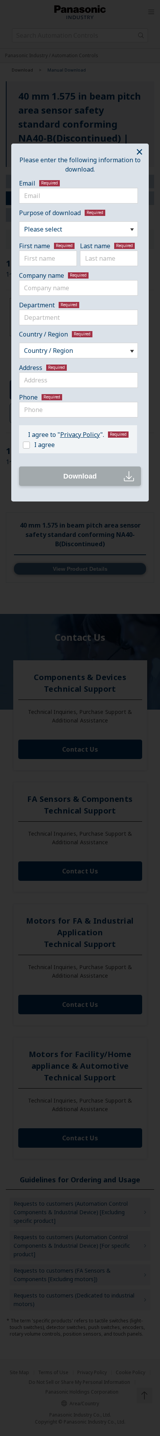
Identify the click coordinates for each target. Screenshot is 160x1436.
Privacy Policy (80, 434)
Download (80, 476)
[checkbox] (76, 444)
